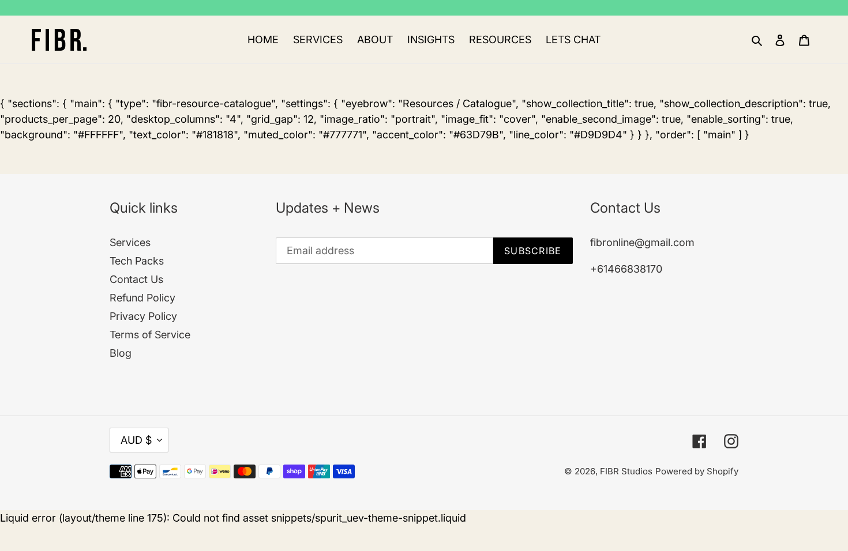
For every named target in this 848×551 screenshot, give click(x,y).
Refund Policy (142, 298)
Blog (121, 353)
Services (130, 242)
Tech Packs (137, 261)
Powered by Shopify (696, 471)
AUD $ (136, 440)
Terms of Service (150, 335)
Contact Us (136, 279)
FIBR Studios (626, 471)
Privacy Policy (143, 316)
